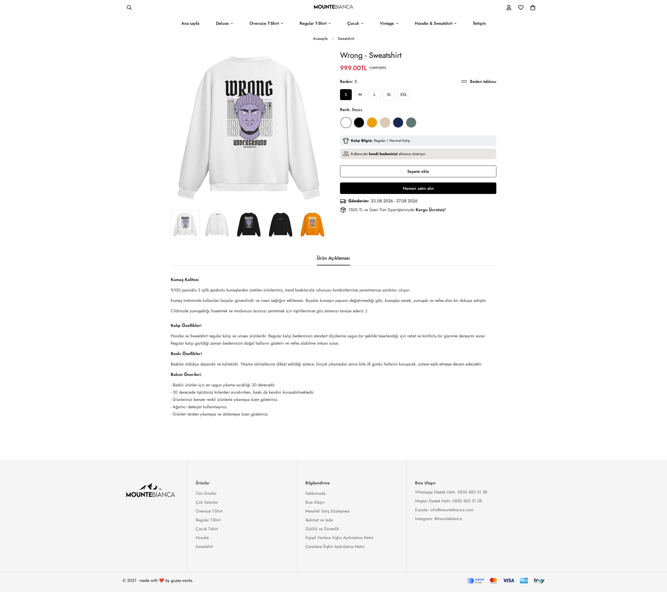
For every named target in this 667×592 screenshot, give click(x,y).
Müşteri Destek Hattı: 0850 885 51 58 (448, 501)
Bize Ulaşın (314, 502)
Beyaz (346, 122)
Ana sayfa (190, 23)
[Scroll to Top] (657, 564)
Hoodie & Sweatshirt (433, 23)
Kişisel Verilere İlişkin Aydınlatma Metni (339, 538)
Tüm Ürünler (206, 493)
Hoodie (202, 538)
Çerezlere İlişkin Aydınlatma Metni (335, 547)
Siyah (359, 122)
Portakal (372, 122)
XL (389, 94)
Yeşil (411, 122)
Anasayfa (320, 38)
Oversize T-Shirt (264, 23)
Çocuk (353, 23)
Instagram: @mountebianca (438, 519)
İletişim (479, 23)
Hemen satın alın (418, 188)
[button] (533, 8)
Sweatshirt (346, 38)
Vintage (387, 23)
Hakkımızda (315, 493)
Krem (385, 122)
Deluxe (222, 23)
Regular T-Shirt (313, 23)
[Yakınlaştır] (316, 61)
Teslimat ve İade (319, 520)
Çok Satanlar (207, 502)
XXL (403, 94)
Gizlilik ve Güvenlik (322, 529)
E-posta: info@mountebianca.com (444, 510)
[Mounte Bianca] (333, 7)
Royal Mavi (398, 122)
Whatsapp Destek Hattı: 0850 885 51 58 (451, 492)
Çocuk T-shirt (207, 529)
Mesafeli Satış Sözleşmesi (327, 511)
